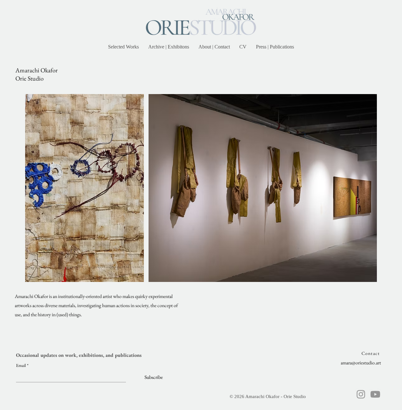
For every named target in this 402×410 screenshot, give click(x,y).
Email (22, 365)
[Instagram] (361, 394)
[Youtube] (375, 394)
